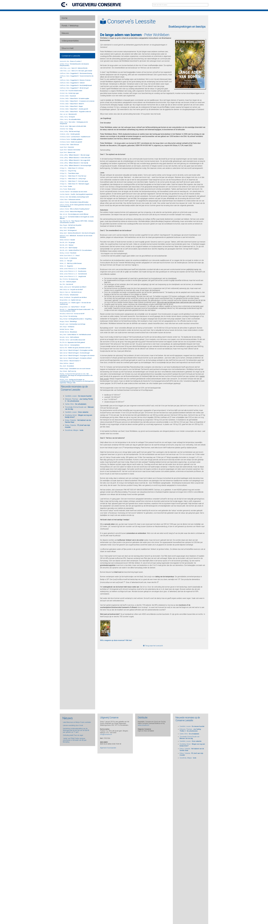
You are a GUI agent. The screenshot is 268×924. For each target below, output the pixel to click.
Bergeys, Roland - (68, 321)
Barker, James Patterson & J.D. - (73, 268)
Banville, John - (67, 242)
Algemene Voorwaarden (108, 748)
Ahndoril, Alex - (71, 90)
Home (64, 18)
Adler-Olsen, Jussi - (73, 68)
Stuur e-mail (67, 48)
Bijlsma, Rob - (75, 347)
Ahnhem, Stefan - (68, 96)
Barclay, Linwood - (68, 253)
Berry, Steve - (75, 334)
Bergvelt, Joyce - (72, 324)
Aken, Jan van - (68, 114)
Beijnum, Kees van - (71, 292)
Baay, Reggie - (70, 225)
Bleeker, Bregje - (75, 368)
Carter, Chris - (75, 404)
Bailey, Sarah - (68, 230)
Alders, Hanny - (67, 117)
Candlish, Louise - (78, 396)
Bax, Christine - (69, 279)
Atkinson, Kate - (74, 197)
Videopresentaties (70, 40)
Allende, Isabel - (73, 126)
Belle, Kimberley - (69, 295)
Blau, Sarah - (67, 366)
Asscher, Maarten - (73, 191)
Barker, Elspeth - (68, 258)
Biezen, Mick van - (70, 345)
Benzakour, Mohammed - (72, 313)
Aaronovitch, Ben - (71, 61)
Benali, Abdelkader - (73, 297)
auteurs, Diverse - (74, 202)
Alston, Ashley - (70, 131)
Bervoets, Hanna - (69, 337)
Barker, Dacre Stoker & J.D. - (69, 255)
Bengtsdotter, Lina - (70, 300)
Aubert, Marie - (70, 199)
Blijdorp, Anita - (77, 381)
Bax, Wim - (68, 281)
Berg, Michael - (68, 316)
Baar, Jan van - (74, 214)
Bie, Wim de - (72, 342)
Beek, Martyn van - (71, 289)
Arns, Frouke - (66, 186)
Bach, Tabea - (67, 228)
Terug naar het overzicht (154, 646)
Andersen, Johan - (70, 134)
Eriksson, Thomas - (190, 730)
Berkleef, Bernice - (66, 329)
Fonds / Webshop (70, 25)
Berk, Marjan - (67, 326)
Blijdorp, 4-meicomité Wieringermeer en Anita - (76, 375)
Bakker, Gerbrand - (67, 240)
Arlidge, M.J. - (72, 168)
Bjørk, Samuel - (76, 350)
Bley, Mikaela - (68, 371)
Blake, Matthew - (70, 360)
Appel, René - (67, 147)
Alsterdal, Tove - (66, 129)
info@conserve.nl (106, 734)
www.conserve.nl (143, 725)
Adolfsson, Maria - (76, 73)
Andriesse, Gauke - (75, 136)
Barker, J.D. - (66, 261)
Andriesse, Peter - (69, 144)
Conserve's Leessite (71, 56)
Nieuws (65, 33)
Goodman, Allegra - (74, 430)
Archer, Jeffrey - (74, 155)
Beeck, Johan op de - (73, 287)
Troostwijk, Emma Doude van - (190, 737)
